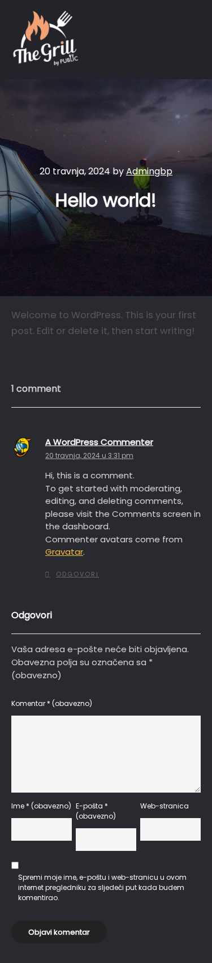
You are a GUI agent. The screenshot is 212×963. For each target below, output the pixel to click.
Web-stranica (164, 806)
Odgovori (77, 574)
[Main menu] (190, 39)
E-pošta (96, 811)
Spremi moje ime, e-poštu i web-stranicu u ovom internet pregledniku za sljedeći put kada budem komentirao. (102, 887)
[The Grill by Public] (45, 39)
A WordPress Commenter (99, 442)
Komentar (51, 703)
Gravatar (64, 552)
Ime (41, 806)
